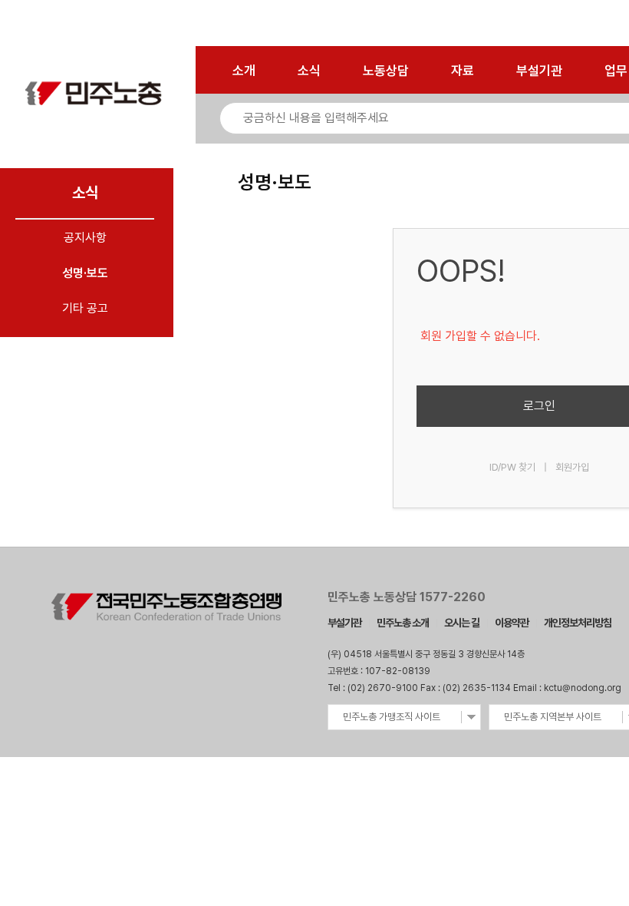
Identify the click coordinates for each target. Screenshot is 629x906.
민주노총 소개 (403, 623)
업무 (615, 70)
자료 (462, 70)
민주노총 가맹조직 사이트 (391, 716)
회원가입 (572, 467)
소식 (309, 70)
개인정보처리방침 (577, 623)
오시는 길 (461, 623)
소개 (243, 70)
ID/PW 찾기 (512, 467)
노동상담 (386, 70)
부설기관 (539, 70)
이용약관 (512, 623)
